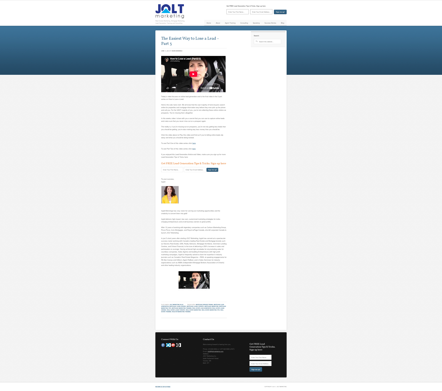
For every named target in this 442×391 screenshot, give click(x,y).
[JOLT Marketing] (169, 18)
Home (209, 23)
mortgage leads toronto (195, 306)
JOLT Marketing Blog (176, 304)
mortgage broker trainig (204, 304)
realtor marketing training (181, 312)
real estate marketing (193, 310)
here (194, 143)
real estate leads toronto (176, 310)
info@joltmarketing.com (215, 351)
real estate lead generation (202, 308)
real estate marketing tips (211, 310)
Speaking (256, 23)
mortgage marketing (212, 306)
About (218, 23)
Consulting (244, 23)
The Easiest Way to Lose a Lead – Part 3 (190, 41)
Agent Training (230, 23)
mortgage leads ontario (177, 306)
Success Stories (270, 23)
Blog (282, 23)
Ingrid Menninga (177, 51)
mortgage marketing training (182, 308)
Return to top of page (162, 386)
